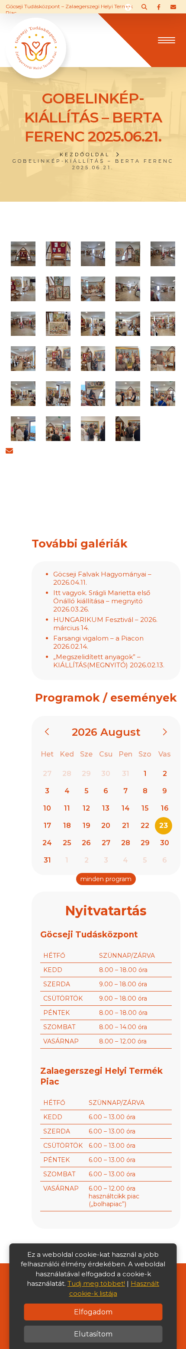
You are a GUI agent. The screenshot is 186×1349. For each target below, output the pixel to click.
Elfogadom (93, 1312)
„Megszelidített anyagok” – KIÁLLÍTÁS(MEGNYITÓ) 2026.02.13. (108, 661)
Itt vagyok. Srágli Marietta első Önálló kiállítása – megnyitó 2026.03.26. (101, 601)
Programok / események (106, 697)
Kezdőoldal (85, 154)
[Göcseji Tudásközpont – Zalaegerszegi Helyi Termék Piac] (36, 39)
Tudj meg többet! (96, 1283)
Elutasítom (93, 1334)
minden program (105, 879)
